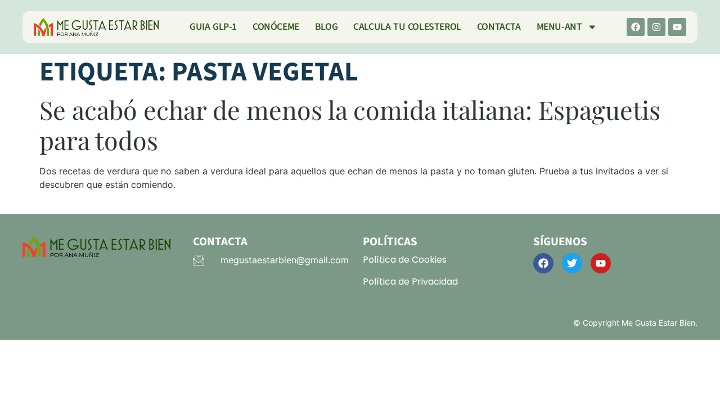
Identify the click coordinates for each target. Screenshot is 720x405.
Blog (326, 27)
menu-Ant (559, 27)
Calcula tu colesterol (407, 27)
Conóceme (276, 27)
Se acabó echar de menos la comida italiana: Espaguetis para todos (349, 124)
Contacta (499, 27)
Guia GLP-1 (213, 27)
